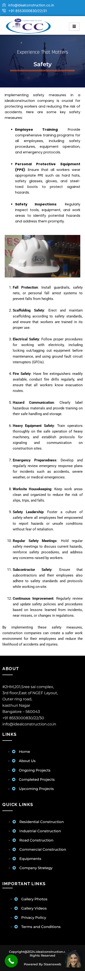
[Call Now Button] (11, 960)
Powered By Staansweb (42, 964)
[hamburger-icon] (74, 27)
